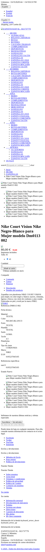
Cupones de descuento (15, 512)
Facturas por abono (13, 507)
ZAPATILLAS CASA (20, 60)
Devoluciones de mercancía (17, 503)
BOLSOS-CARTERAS (20, 38)
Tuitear (9, 281)
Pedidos (9, 505)
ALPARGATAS (17, 35)
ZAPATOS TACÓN (19, 67)
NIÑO (10, 123)
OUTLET (10, 161)
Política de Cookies (13, 483)
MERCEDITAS (17, 107)
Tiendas (9, 488)
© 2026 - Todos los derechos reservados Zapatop (20, 549)
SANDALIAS (17, 53)
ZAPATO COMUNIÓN (20, 118)
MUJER (11, 33)
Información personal (14, 500)
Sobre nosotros (12, 474)
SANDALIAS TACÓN (20, 56)
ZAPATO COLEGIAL (20, 116)
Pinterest (9, 284)
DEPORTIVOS (17, 49)
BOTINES (15, 42)
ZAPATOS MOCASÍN (20, 64)
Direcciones (10, 509)
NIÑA (10, 94)
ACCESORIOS (17, 150)
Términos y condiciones (15, 479)
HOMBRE (12, 69)
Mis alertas (10, 514)
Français (9, 16)
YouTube (9, 442)
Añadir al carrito (8, 268)
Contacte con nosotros (15, 486)
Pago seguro (11, 459)
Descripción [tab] (11, 288)
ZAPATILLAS (17, 58)
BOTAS (14, 40)
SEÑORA (12, 147)
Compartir (10, 279)
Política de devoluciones (15, 462)
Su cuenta (5, 492)
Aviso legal (10, 477)
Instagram (10, 444)
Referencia (5, 306)
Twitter (9, 440)
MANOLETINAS (18, 51)
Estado (4, 372)
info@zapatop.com (8, 545)
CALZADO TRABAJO (21, 44)
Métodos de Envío (13, 457)
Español (9, 11)
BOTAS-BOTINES (19, 73)
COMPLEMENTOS (19, 47)
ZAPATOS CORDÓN (20, 62)
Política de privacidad (14, 481)
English (9, 13)
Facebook (10, 438)
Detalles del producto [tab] (14, 290)
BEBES (14, 96)
